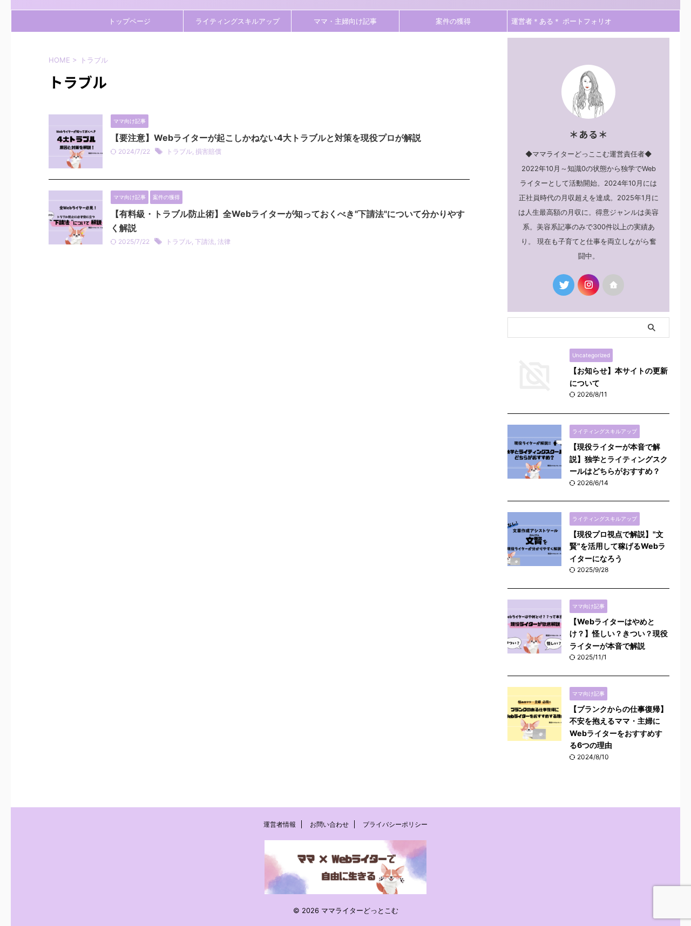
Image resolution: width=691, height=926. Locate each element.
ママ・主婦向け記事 (345, 21)
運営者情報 (279, 824)
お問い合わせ (329, 824)
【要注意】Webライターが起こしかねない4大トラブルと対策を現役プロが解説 (266, 137)
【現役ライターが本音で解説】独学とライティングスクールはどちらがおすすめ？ (619, 458)
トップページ (130, 21)
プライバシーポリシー (395, 824)
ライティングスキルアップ (237, 21)
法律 (224, 241)
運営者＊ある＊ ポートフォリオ (561, 21)
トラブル (179, 151)
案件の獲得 (453, 21)
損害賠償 (208, 151)
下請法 (204, 241)
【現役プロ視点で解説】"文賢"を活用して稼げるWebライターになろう (618, 546)
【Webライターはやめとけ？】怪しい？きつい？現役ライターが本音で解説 (619, 633)
